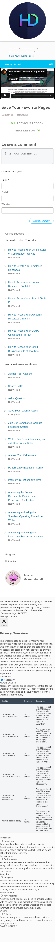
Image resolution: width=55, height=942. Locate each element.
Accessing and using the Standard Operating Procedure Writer (25, 516)
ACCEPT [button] (22, 613)
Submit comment (41, 220)
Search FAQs (15, 386)
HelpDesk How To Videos (21, 52)
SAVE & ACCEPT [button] (8, 926)
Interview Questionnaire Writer (25, 480)
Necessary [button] (5, 676)
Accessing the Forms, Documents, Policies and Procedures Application (22, 496)
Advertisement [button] (7, 892)
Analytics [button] (4, 874)
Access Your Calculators (22, 455)
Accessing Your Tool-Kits (20, 240)
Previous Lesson (30, 123)
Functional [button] (5, 837)
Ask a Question (16, 398)
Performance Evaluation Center (26, 467)
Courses (13, 48)
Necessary (9, 679)
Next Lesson (25, 130)
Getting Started (28, 48)
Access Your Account (20, 374)
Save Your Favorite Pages (23, 410)
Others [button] (3, 911)
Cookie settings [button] (8, 613)
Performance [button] (6, 856)
